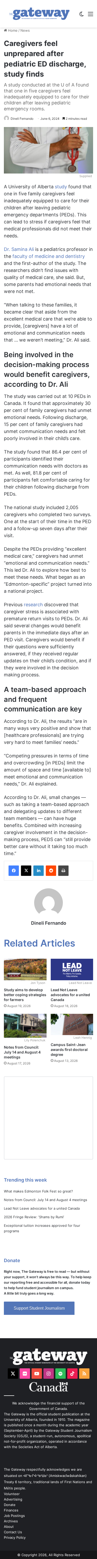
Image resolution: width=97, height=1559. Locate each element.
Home (12, 30)
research (33, 604)
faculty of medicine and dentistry (48, 256)
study (61, 186)
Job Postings (14, 1516)
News (25, 30)
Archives (11, 1521)
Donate (10, 1505)
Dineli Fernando (22, 119)
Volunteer (12, 1494)
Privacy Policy (15, 1537)
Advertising (13, 1499)
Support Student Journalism (39, 1308)
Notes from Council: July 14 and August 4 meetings (22, 1052)
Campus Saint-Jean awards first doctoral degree (69, 1049)
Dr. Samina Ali (19, 249)
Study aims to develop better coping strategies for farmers (25, 995)
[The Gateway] (39, 14)
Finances (11, 1510)
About (9, 1526)
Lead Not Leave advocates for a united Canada (70, 995)
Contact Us (13, 1532)
